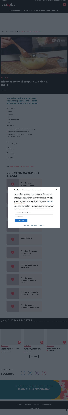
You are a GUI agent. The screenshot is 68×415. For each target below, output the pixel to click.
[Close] (57, 190)
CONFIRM (21, 220)
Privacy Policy (41, 225)
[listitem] (34, 212)
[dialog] (34, 207)
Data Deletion (26, 225)
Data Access (34, 225)
